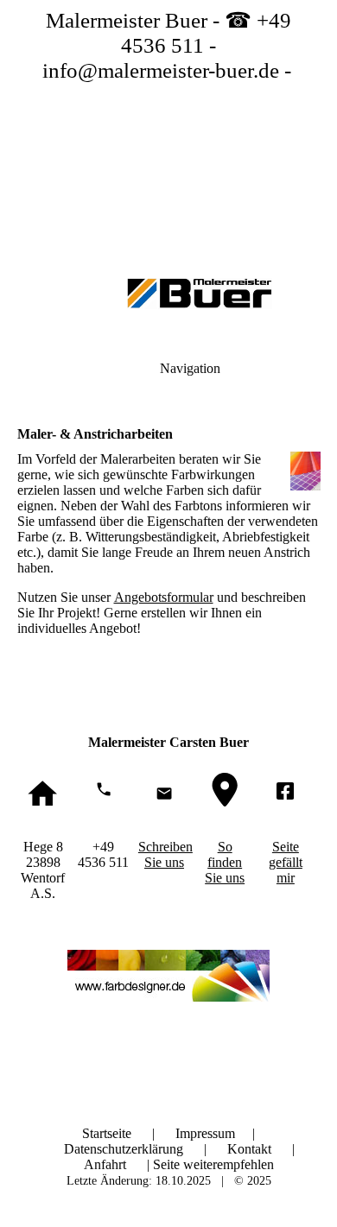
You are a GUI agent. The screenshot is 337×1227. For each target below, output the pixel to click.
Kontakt (249, 1149)
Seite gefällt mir (285, 862)
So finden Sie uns (225, 862)
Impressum (206, 1133)
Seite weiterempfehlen (213, 1164)
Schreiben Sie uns (165, 854)
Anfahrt (105, 1164)
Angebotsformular (163, 597)
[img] (168, 121)
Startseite (108, 1133)
